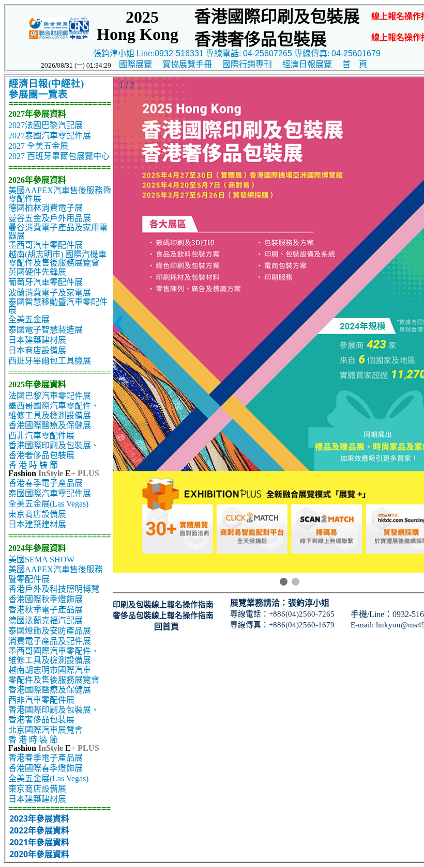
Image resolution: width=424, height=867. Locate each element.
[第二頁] (295, 582)
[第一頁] (283, 582)
